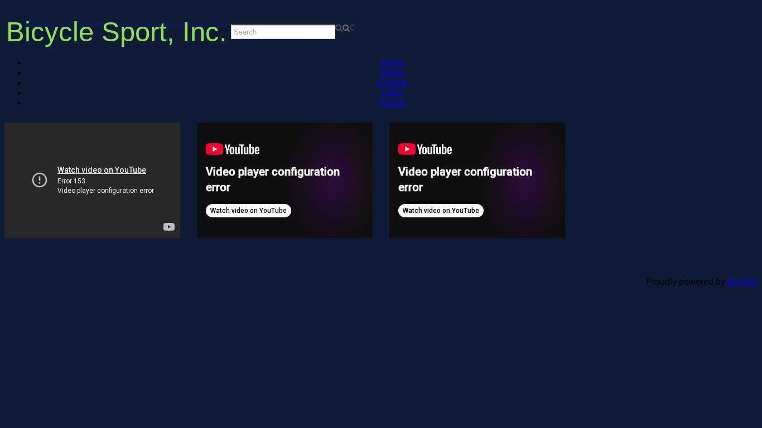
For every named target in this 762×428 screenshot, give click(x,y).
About (392, 72)
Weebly (742, 281)
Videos (392, 103)
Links (392, 93)
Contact (392, 82)
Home (392, 62)
